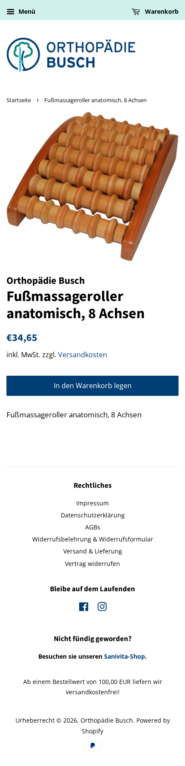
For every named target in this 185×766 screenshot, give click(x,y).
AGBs (92, 527)
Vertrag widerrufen (92, 563)
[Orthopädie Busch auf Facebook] (84, 608)
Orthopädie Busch (106, 720)
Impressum (92, 503)
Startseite (18, 100)
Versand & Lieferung (92, 551)
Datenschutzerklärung (93, 515)
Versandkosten (82, 354)
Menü (26, 11)
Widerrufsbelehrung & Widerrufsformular (92, 539)
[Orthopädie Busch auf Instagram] (102, 608)
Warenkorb (161, 11)
